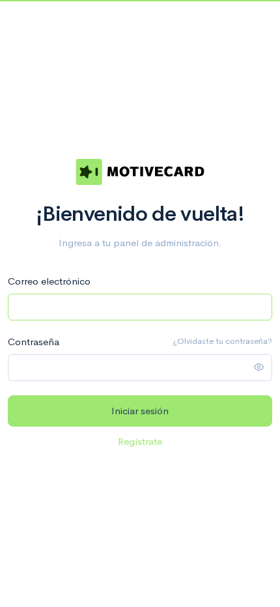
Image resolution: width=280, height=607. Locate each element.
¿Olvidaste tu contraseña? (222, 340)
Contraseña (33, 341)
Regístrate (140, 441)
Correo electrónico (49, 281)
